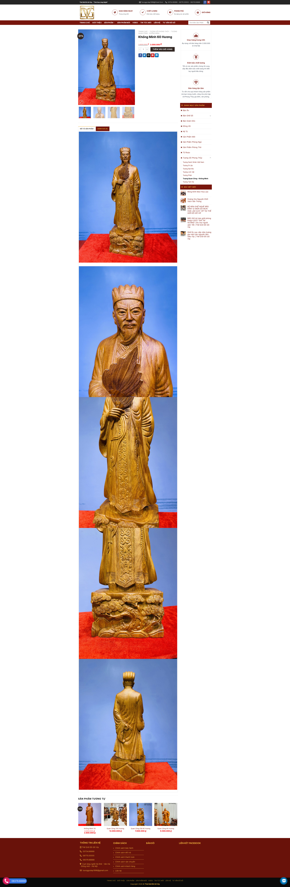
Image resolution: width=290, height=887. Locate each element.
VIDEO (135, 23)
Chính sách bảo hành (124, 848)
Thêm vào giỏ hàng (162, 49)
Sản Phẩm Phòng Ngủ (192, 142)
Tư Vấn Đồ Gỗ (169, 23)
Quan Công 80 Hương (165, 828)
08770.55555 (88, 855)
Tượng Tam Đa (188, 182)
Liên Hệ (157, 23)
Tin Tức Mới (145, 23)
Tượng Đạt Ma (188, 169)
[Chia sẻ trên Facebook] (140, 55)
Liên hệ (118, 871)
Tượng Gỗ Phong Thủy (192, 158)
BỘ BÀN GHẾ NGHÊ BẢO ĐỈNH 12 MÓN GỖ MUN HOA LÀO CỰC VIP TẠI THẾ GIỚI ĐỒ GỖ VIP (199, 209)
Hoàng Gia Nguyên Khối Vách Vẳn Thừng (197, 200)
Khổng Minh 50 (90, 828)
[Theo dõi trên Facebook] (205, 2)
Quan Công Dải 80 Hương (140, 828)
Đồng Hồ (187, 126)
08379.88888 (88, 860)
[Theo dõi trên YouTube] (208, 2)
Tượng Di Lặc (188, 165)
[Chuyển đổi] (210, 115)
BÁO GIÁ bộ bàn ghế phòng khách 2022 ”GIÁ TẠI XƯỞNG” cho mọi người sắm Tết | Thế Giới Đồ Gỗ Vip (199, 222)
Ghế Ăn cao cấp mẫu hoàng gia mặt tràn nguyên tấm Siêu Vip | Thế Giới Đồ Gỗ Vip (199, 235)
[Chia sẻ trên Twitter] (144, 55)
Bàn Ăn (186, 110)
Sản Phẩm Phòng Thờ (192, 147)
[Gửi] (208, 23)
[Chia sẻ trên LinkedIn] (157, 55)
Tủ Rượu (186, 152)
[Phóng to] (81, 102)
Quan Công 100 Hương (115, 828)
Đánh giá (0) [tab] (103, 129)
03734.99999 (88, 851)
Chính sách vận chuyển (125, 862)
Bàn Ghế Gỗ (188, 115)
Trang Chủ (85, 23)
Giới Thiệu (97, 23)
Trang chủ (142, 31)
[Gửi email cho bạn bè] (148, 55)
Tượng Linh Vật (188, 172)
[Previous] (82, 67)
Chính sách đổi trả (123, 852)
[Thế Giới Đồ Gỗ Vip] (98, 12)
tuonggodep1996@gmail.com (95, 870)
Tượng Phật (187, 175)
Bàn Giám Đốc (189, 121)
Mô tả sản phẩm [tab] (87, 129)
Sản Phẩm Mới (123, 23)
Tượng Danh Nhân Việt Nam (193, 162)
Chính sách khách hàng (125, 866)
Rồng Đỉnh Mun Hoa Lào (197, 192)
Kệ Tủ (185, 131)
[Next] (131, 67)
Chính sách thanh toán (124, 857)
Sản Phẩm (108, 23)
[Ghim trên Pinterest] (153, 55)
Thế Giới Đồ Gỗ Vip (90, 847)
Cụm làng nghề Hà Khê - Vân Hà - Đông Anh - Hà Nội (95, 865)
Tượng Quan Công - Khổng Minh (195, 178)
